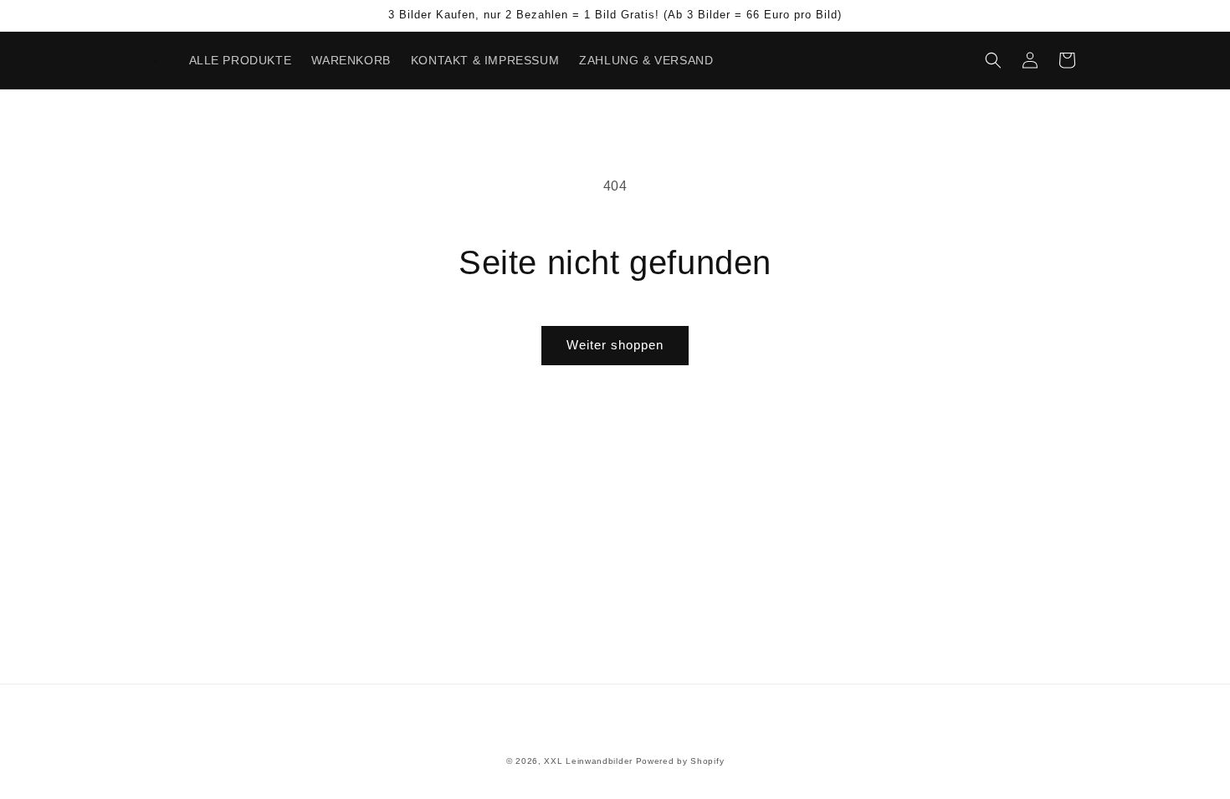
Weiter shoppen (615, 345)
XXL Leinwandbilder (588, 761)
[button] (993, 60)
